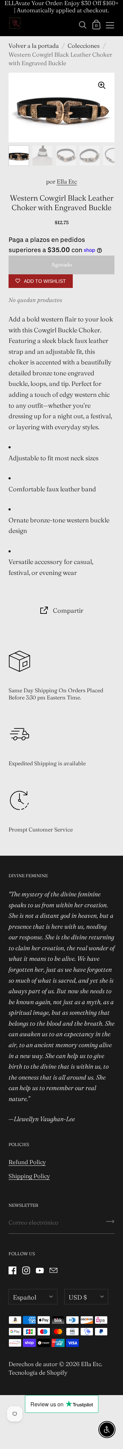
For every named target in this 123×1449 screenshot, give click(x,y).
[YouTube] (39, 1270)
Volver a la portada (34, 45)
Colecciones (84, 45)
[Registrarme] (110, 1224)
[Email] (53, 1270)
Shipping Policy (29, 1175)
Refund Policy (27, 1161)
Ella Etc (67, 181)
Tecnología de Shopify (38, 1372)
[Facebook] (12, 1270)
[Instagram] (26, 1270)
